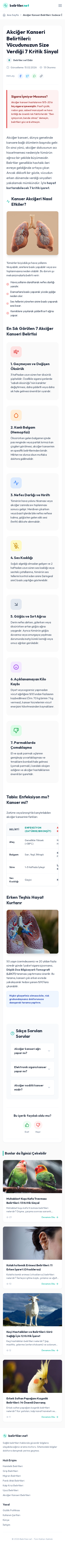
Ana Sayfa (13, 15)
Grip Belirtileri (10, 1471)
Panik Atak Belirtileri (13, 1480)
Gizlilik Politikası (11, 1510)
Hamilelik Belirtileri (13, 1466)
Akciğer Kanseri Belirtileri (16, 1495)
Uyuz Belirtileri (10, 1490)
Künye (6, 1520)
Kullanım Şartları (11, 1515)
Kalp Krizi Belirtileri (13, 1485)
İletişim (6, 1524)
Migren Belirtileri (12, 1475)
